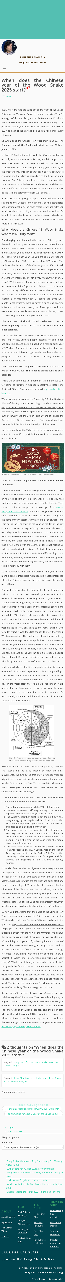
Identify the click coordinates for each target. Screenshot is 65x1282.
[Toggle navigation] (5, 69)
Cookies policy (56, 1279)
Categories (7, 1142)
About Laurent (8, 1217)
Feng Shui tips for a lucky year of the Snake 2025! (33, 1113)
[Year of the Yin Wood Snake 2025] (33, 457)
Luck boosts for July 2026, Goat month (27, 1180)
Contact (5, 1236)
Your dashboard (16, 1131)
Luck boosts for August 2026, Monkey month (30, 1168)
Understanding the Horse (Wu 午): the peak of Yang (33, 1191)
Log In (11, 1127)
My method (7, 1222)
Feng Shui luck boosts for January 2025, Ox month (32, 1108)
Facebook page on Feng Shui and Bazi (21, 1026)
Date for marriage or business (55, 1243)
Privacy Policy (38, 1279)
